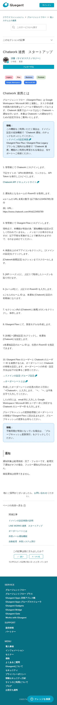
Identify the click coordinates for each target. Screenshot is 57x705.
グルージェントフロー (36, 17)
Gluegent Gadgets (15, 606)
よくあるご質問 (13, 662)
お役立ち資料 (12, 690)
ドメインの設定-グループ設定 (19, 375)
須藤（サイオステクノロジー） (26, 58)
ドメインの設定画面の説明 (21, 520)
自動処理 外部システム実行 (22, 541)
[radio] (20, 556)
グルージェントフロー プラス (19, 594)
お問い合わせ (40, 493)
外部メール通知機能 (18, 536)
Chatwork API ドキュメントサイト (19, 182)
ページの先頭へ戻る (13, 505)
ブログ (9, 686)
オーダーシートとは (15, 381)
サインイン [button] (46, 5)
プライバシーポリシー (16, 674)
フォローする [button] (28, 67)
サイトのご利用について (17, 682)
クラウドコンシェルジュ (13, 17)
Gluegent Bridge (14, 610)
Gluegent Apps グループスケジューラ (24, 602)
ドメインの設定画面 (18, 139)
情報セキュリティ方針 (16, 678)
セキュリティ (12, 670)
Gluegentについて (14, 666)
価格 (8, 658)
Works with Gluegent (16, 618)
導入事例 (10, 646)
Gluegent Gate (13, 614)
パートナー (11, 632)
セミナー (10, 654)
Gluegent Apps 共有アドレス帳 (20, 598)
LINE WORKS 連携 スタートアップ (26, 526)
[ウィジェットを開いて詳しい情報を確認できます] (40, 699)
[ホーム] (13, 5)
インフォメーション (15, 650)
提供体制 (10, 628)
